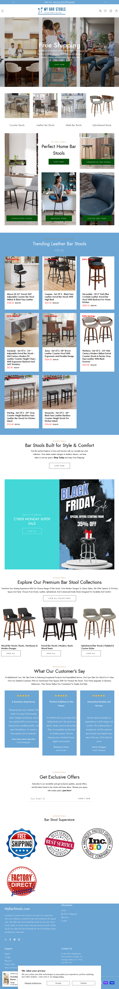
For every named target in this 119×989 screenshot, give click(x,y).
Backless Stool (59, 218)
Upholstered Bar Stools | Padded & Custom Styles (97, 647)
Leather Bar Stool (97, 218)
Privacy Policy (10, 964)
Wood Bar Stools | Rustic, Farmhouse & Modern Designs (19, 647)
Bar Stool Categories (69, 914)
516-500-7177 (66, 962)
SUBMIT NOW (84, 799)
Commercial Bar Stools (99, 162)
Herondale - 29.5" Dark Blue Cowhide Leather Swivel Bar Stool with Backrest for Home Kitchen (96, 298)
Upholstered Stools (22, 218)
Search (7, 954)
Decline (84, 983)
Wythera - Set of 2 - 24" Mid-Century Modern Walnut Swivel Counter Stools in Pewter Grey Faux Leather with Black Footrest (96, 356)
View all (59, 250)
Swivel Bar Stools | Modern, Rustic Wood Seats (57, 647)
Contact (64, 921)
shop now (59, 162)
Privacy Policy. (58, 976)
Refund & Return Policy (13, 971)
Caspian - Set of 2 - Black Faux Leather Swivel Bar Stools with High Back (59, 297)
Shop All (32, 531)
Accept (58, 983)
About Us (64, 917)
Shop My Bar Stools (59, 63)
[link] (21, 843)
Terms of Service (11, 967)
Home (63, 910)
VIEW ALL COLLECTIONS (59, 598)
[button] (105, 2)
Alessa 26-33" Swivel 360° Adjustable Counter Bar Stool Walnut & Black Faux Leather (20, 297)
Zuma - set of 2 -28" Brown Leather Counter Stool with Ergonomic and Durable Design (59, 354)
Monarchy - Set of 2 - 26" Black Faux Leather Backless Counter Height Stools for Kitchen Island (57, 417)
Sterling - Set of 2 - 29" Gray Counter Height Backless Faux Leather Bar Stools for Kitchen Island (21, 417)
